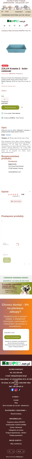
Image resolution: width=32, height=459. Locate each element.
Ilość (2, 96)
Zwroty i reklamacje (16, 427)
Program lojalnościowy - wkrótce (16, 433)
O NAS (28, 12)
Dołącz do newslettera (13, 337)
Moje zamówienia (16, 443)
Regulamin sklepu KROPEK (16, 422)
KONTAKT (19, 12)
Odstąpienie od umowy (16, 430)
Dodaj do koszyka (10, 107)
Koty (26, 30)
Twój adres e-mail (9, 332)
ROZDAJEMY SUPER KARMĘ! (16, 425)
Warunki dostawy (16, 414)
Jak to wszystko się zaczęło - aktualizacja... (16, 405)
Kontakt (16, 400)
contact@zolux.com (14, 172)
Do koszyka (6, 260)
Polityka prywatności (16, 435)
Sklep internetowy (14, 456)
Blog (16, 403)
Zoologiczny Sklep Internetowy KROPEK (12, 30)
